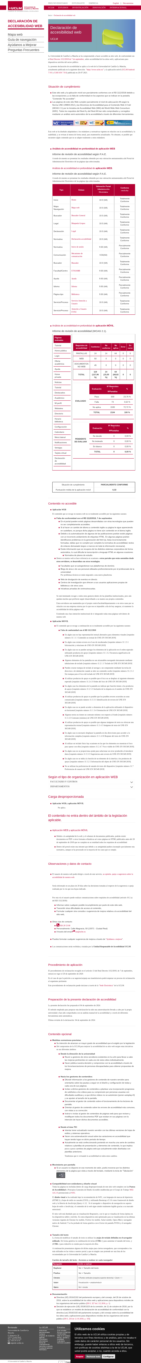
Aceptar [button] (79, 1356)
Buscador (76, 266)
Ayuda (74, 282)
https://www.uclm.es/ (109, 67)
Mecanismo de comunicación (78, 258)
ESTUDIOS (61, 7)
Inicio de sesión (79, 251)
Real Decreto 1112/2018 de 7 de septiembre (86, 57)
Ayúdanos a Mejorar (19, 43)
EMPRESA (88, 3)
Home (74, 204)
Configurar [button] (108, 1356)
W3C (98, 1238)
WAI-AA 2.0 (76, 1238)
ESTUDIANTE (74, 3)
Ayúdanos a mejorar (117, 979)
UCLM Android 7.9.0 (63, 70)
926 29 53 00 (65, 965)
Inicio (50, 13)
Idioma (75, 290)
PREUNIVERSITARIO (56, 3)
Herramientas (127, 3)
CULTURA (124, 7)
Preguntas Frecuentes (20, 48)
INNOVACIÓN (93, 7)
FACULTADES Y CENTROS (63, 816)
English (113, 3)
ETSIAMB (76, 274)
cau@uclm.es (81, 971)
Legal (74, 235)
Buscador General (80, 219)
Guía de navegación (19, 38)
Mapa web (14, 32)
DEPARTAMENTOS (60, 820)
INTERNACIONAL (109, 7)
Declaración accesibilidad (77, 243)
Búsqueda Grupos (80, 227)
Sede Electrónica (114, 1028)
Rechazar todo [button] (93, 1356)
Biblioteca (76, 298)
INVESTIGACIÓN (77, 7)
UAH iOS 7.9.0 (80, 70)
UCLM (50, 7)
